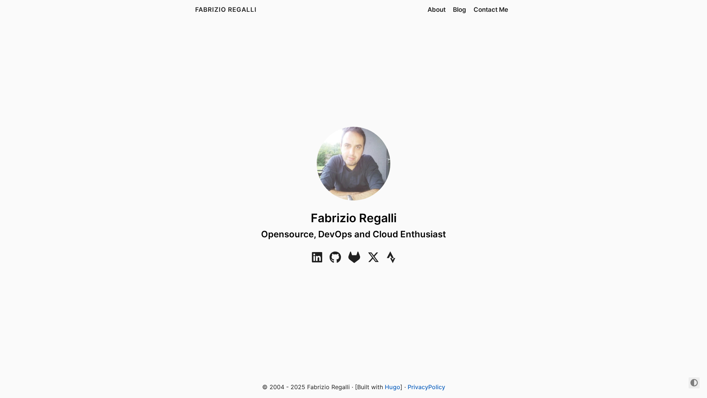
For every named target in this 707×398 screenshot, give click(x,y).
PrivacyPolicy (426, 387)
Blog (459, 9)
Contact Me (491, 9)
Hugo (392, 387)
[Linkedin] (317, 259)
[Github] (335, 259)
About (437, 9)
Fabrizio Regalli (226, 9)
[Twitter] (373, 259)
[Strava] (391, 259)
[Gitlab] (354, 259)
